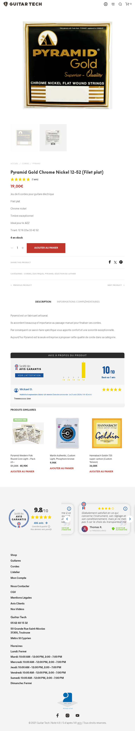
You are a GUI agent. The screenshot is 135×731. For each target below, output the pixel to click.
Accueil (14, 164)
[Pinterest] (121, 262)
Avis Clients (17, 603)
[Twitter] (116, 262)
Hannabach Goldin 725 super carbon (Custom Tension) (100, 458)
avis (79, 722)
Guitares (16, 560)
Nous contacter (20, 586)
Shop (14, 554)
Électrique (38, 274)
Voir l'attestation (29, 375)
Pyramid (36, 164)
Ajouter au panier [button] (22, 472)
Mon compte (18, 577)
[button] (128, 4)
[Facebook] (111, 262)
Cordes (25, 164)
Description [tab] (43, 302)
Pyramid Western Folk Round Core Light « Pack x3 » (23, 458)
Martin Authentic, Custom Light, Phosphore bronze (62, 457)
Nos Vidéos (17, 609)
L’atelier (15, 572)
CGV (13, 591)
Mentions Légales (21, 597)
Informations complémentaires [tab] (78, 302)
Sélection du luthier (65, 274)
